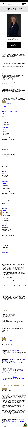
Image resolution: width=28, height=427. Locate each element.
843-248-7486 (12, 352)
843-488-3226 (13, 373)
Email (4, 317)
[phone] (23, 4)
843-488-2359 (13, 345)
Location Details (5, 127)
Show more (4, 92)
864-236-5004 (12, 359)
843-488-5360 (15, 377)
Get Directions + (17, 350)
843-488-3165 (13, 369)
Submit (4, 338)
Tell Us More (5, 83)
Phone (4, 79)
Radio (3, 331)
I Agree (5, 93)
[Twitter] (4, 390)
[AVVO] (9, 390)
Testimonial (4, 106)
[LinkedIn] (5, 390)
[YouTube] (6, 390)
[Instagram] (8, 390)
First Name (5, 77)
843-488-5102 (12, 349)
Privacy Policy (10, 103)
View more (3, 113)
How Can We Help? (6, 76)
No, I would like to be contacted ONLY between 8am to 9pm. (11, 89)
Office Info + (13, 350)
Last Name (5, 78)
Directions (4, 129)
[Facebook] (3, 390)
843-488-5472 (13, 362)
